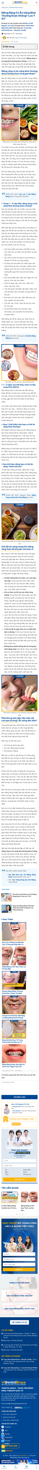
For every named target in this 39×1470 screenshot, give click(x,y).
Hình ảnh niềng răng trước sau (20, 1309)
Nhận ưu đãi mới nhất (19, 1283)
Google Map (8, 1437)
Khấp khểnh (27, 1170)
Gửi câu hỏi (19, 1180)
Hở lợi (25, 1172)
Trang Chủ (4, 7)
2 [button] (19, 1214)
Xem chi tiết (16, 1124)
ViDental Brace (23, 1455)
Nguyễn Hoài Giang (21, 37)
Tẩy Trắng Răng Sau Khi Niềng (24, 880)
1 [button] (17, 1214)
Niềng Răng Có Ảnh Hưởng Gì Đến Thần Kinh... (9, 1208)
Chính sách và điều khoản (11, 1420)
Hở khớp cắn (27, 1174)
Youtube (7, 1434)
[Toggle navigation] (3, 2)
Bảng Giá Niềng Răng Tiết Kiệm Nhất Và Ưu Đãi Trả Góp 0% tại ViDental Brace (23, 908)
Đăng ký (19, 1269)
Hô (6, 1170)
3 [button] (22, 1214)
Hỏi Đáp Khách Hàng (15, 7)
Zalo (6, 1430)
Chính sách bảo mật (9, 1417)
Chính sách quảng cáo (10, 1414)
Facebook (8, 1427)
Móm (6, 1172)
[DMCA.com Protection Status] (7, 1451)
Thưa (6, 1174)
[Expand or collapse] (35, 46)
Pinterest (7, 1441)
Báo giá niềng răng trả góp (20, 1296)
